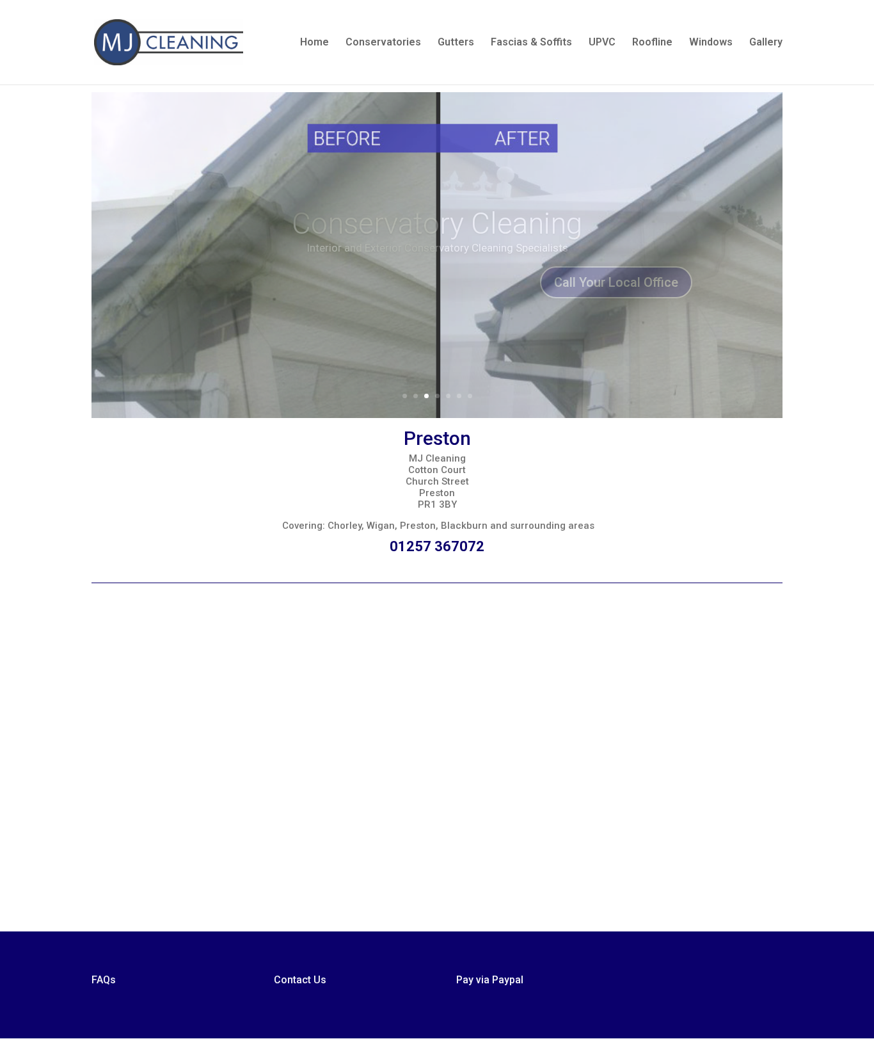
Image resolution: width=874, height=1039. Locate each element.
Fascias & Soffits (531, 43)
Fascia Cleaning (437, 229)
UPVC (602, 43)
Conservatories (383, 43)
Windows (711, 43)
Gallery (766, 43)
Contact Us (300, 980)
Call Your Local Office (616, 288)
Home (314, 43)
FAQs (103, 980)
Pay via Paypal (489, 980)
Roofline (652, 43)
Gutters (456, 43)
